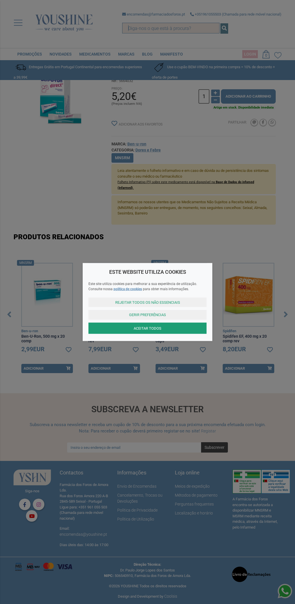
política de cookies (128, 289)
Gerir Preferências (147, 315)
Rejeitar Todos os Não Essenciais (147, 302)
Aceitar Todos (147, 328)
